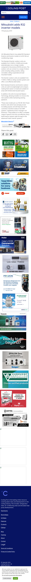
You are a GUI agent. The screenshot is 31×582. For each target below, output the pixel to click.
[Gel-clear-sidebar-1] (15, 418)
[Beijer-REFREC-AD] (15, 2)
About (3, 538)
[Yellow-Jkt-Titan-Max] (14, 168)
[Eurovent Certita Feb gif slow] (15, 379)
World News (4, 515)
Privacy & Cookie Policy (8, 551)
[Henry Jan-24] (15, 206)
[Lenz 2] (13, 456)
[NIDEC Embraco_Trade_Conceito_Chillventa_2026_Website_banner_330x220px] (13, 341)
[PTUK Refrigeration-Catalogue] (13, 399)
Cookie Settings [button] (7, 578)
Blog (2, 531)
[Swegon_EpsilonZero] (15, 360)
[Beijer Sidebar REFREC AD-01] (15, 148)
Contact (3, 541)
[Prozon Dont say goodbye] (15, 283)
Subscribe (23, 17)
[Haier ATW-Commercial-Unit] (13, 245)
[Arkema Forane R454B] (15, 302)
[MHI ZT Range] (15, 264)
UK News (3, 518)
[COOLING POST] (13, 437)
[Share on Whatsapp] (7, 134)
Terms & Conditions (7, 548)
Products (16, 21)
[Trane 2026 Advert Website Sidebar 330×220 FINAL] (13, 187)
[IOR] (13, 475)
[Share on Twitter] (11, 134)
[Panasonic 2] (13, 322)
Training (3, 535)
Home (11, 21)
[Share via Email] (15, 134)
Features (3, 521)
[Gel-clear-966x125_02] (15, 125)
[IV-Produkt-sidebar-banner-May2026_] (13, 225)
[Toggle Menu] (3, 17)
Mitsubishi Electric (7, 121)
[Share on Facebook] (3, 134)
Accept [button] (15, 578)
